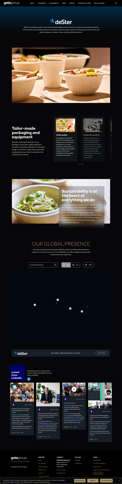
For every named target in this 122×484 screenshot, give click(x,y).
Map (68, 265)
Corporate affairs (84, 3)
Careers (72, 3)
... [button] (30, 428)
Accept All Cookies (106, 480)
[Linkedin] (28, 379)
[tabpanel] (65, 139)
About (32, 3)
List (77, 265)
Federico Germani (53, 423)
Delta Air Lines (15, 414)
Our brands (42, 3)
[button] (87, 307)
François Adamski (68, 415)
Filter (90, 265)
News (64, 3)
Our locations (99, 3)
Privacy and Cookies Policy (42, 482)
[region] (61, 481)
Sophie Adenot (76, 420)
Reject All (92, 480)
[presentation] (79, 164)
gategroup (40, 425)
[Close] (119, 481)
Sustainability (54, 3)
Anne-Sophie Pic (76, 417)
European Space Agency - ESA (71, 419)
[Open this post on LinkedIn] (22, 409)
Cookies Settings (80, 480)
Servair (68, 413)
